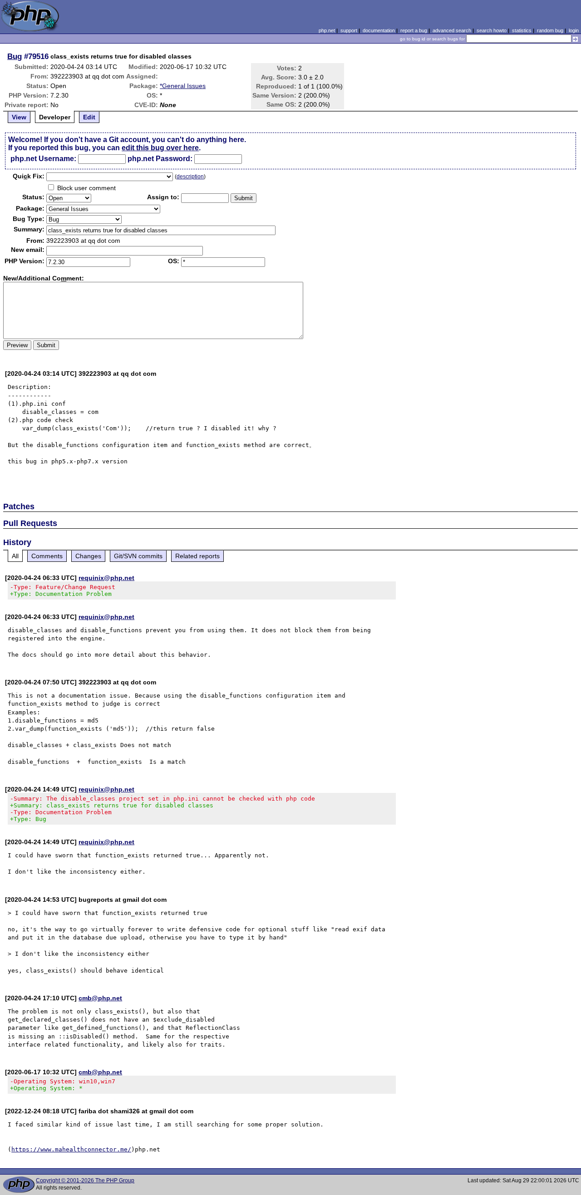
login (574, 30)
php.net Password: (160, 158)
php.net (327, 30)
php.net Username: (43, 158)
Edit (89, 117)
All (15, 556)
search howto (492, 30)
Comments (47, 556)
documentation (379, 30)
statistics (522, 30)
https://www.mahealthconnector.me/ (71, 1149)
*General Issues (183, 85)
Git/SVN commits (138, 556)
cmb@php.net (100, 998)
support (348, 30)
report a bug (413, 30)
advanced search (452, 30)
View (19, 117)
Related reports (197, 556)
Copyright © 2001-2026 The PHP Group (85, 1180)
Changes (88, 556)
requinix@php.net (106, 577)
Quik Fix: (28, 176)
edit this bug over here (160, 148)
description (190, 176)
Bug (14, 56)
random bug (550, 30)
